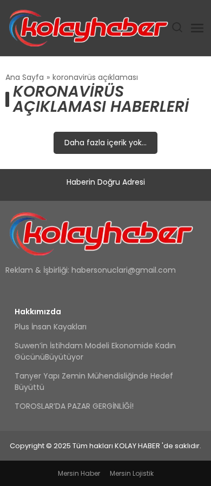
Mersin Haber (79, 473)
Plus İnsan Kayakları (51, 326)
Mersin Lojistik (132, 473)
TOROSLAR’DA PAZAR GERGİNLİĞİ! (74, 406)
